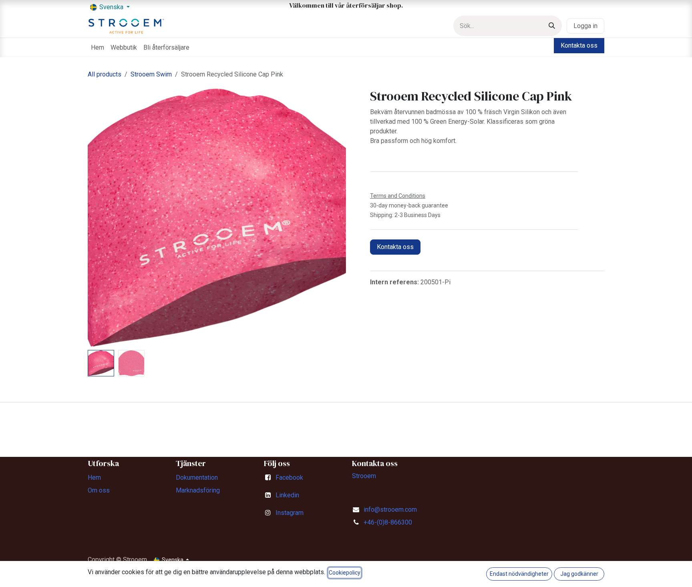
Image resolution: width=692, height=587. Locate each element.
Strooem (364, 476)
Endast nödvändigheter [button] (519, 574)
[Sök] (552, 26)
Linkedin (287, 495)
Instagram (290, 513)
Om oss (99, 490)
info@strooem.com (390, 509)
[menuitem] (97, 48)
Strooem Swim (151, 74)
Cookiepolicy (344, 572)
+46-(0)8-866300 (388, 522)
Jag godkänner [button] (579, 574)
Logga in (585, 26)
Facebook (289, 477)
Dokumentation (197, 477)
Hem (94, 477)
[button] (101, 218)
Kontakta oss (579, 45)
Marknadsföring (198, 490)
